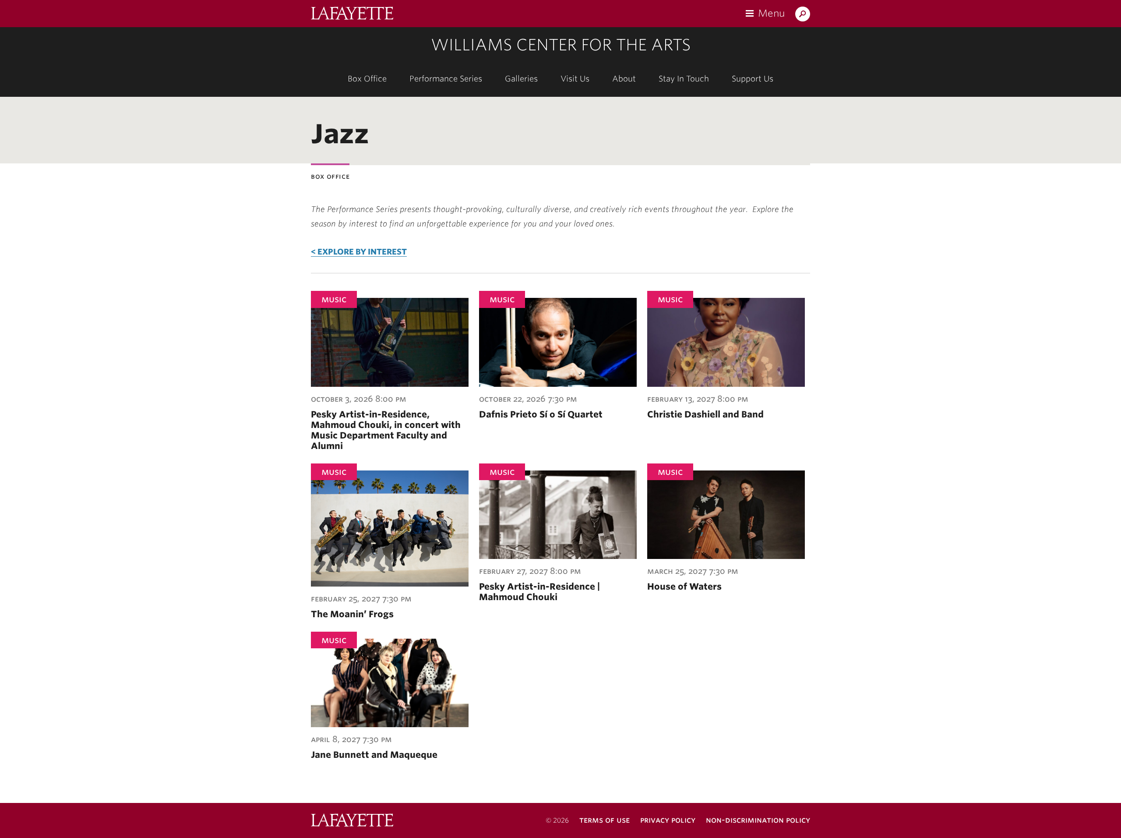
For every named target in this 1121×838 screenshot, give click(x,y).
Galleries (521, 78)
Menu (771, 13)
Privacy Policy (667, 819)
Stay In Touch (684, 78)
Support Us (752, 78)
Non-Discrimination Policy (758, 819)
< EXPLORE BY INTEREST (359, 251)
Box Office (367, 78)
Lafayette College (352, 821)
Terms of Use (604, 819)
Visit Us (574, 78)
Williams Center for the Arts (561, 44)
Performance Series (445, 78)
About (624, 78)
